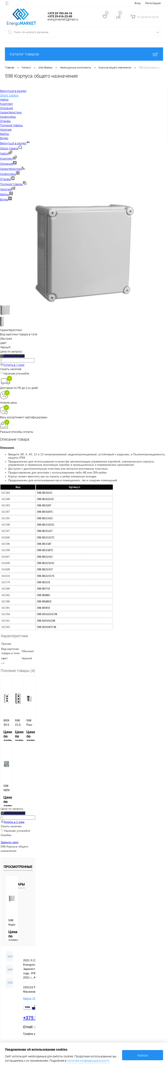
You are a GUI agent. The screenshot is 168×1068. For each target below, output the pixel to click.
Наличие (5, 189)
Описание (6, 163)
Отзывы (5, 179)
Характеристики (11, 168)
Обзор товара (9, 148)
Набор (4, 153)
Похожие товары (11, 184)
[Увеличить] (84, 303)
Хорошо (142, 1055)
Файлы (4, 194)
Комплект (6, 158)
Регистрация (153, 3)
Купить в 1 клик (13, 364)
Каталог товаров (24, 54)
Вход (137, 3)
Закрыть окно (9, 842)
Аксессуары (8, 174)
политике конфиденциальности (88, 1060)
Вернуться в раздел (13, 143)
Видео (4, 199)
